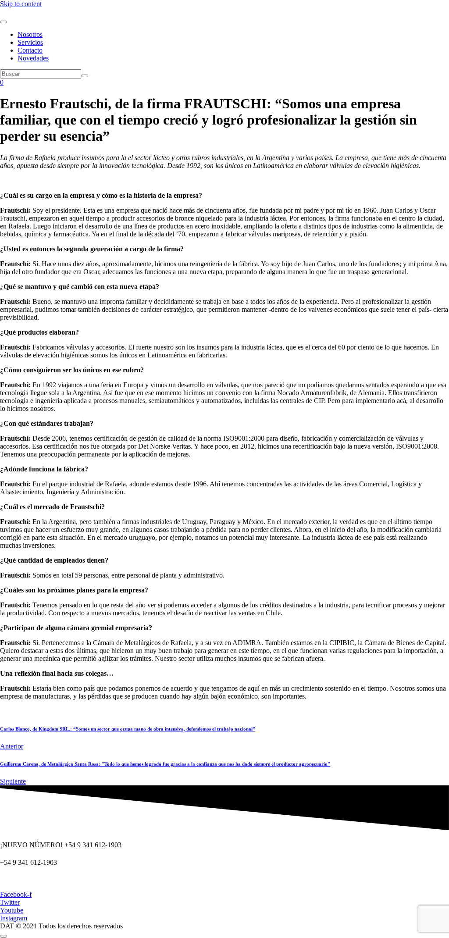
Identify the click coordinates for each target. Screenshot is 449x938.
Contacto (30, 50)
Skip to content (21, 3)
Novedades (33, 58)
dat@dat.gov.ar (21, 879)
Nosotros (30, 34)
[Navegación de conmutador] (3, 22)
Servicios (30, 42)
